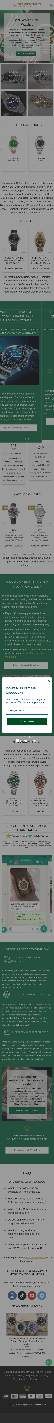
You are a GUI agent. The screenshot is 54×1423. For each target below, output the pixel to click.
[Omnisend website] (27, 739)
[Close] (48, 680)
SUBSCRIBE (27, 721)
